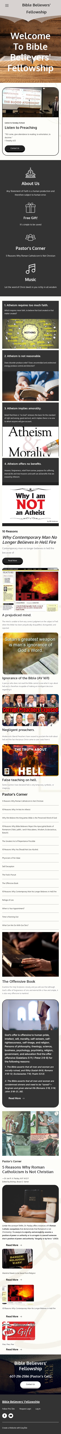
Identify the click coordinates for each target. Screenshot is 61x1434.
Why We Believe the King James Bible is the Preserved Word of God (29, 818)
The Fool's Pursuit (9, 875)
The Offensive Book (10, 883)
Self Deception (8, 866)
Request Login (26, 1409)
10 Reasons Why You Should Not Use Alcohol (20, 849)
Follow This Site (8, 1409)
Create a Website (9, 1428)
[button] (7, 5)
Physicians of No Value (11, 858)
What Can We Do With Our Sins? (15, 925)
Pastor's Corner (30, 248)
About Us (30, 183)
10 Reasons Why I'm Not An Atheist (16, 809)
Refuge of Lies (8, 900)
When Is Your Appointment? (13, 908)
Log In (38, 1409)
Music (30, 279)
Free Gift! (31, 218)
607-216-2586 (19, 1376)
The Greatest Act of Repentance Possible (18, 841)
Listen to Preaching (21, 127)
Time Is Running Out (10, 917)
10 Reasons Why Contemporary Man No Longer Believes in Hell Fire (29, 891)
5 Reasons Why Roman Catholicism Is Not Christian (22, 801)
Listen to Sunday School (15, 123)
